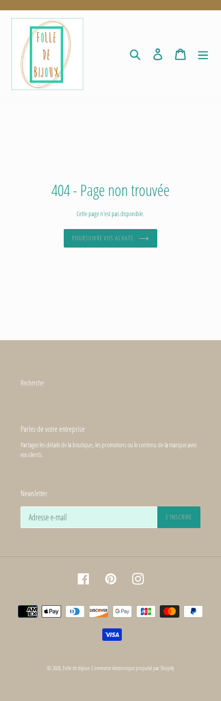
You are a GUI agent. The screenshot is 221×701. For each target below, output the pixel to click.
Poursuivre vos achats (103, 238)
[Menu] (203, 54)
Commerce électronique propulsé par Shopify (132, 668)
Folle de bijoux (76, 668)
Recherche (32, 383)
